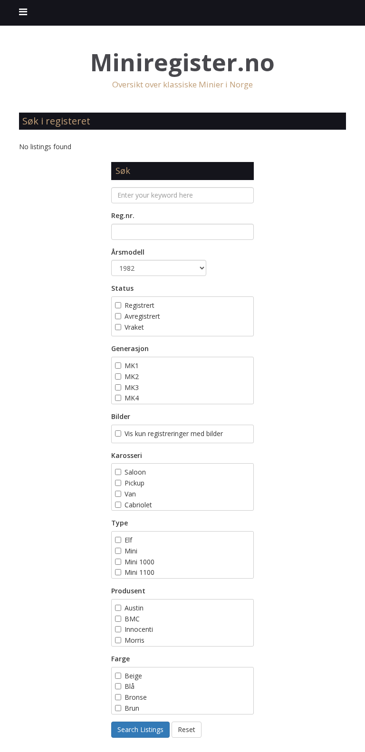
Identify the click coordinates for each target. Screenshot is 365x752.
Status (122, 288)
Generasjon (130, 348)
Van (130, 493)
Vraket (134, 327)
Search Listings (140, 729)
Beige (133, 675)
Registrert (139, 305)
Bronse (136, 697)
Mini (131, 550)
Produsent (128, 590)
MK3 (132, 387)
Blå (130, 686)
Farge (120, 658)
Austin (134, 607)
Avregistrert (142, 316)
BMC (132, 618)
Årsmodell (127, 252)
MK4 (132, 397)
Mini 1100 (139, 572)
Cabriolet (138, 504)
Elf (128, 539)
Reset (186, 729)
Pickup (134, 482)
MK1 (132, 365)
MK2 (132, 376)
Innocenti (139, 629)
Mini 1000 (139, 561)
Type (119, 522)
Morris (134, 640)
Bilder (120, 416)
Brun (133, 708)
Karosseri (126, 455)
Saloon (135, 471)
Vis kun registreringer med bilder (174, 433)
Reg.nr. (122, 215)
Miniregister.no (182, 62)
